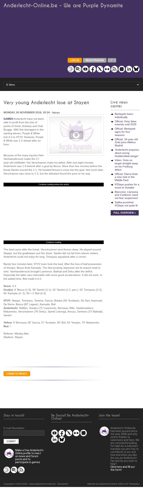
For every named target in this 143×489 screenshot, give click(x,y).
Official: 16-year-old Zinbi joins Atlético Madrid (126, 142)
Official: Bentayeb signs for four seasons (125, 131)
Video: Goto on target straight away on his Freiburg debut (126, 165)
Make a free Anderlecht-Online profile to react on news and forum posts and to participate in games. (29, 456)
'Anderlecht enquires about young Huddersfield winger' (127, 153)
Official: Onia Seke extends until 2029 (125, 123)
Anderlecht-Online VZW (111, 484)
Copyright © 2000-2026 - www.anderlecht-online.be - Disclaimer (36, 484)
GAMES (8, 118)
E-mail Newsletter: (14, 428)
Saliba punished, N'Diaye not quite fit (126, 204)
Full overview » (125, 213)
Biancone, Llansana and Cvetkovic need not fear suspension (126, 195)
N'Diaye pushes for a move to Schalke (127, 186)
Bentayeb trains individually (124, 115)
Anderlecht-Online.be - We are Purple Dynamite (63, 5)
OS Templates (132, 484)
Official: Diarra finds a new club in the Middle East (126, 177)
